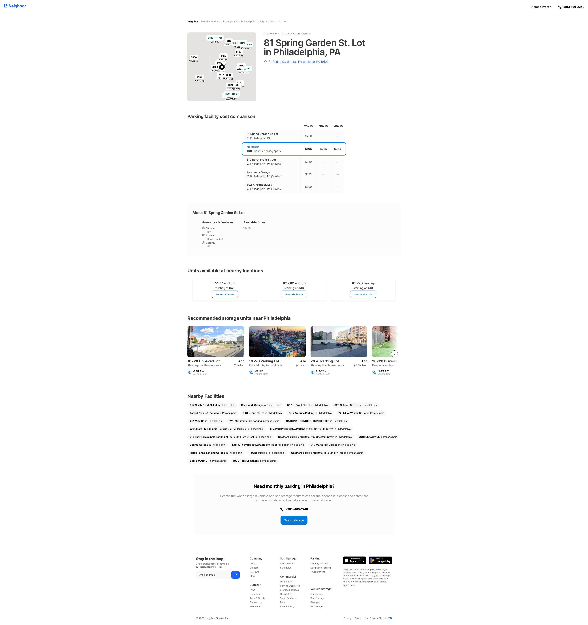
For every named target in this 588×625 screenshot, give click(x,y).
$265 (323, 148)
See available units (225, 294)
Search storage (294, 520)
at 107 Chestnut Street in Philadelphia (315, 436)
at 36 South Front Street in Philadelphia (230, 436)
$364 (337, 148)
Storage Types (540, 6)
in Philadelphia (212, 405)
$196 (308, 148)
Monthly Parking (210, 21)
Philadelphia (248, 21)
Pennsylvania (230, 21)
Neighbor (192, 21)
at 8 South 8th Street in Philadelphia (327, 452)
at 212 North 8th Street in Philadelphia (310, 428)
